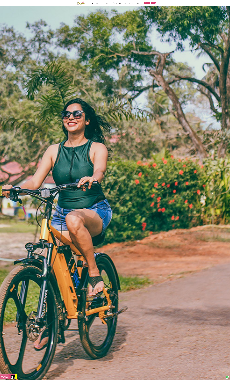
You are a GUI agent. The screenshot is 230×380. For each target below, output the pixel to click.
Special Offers (1, 192)
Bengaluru (95, 2)
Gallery (125, 3)
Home (89, 3)
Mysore (103, 2)
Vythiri (122, 2)
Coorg (116, 2)
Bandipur (110, 2)
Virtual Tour (138, 3)
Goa (89, 2)
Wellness (120, 3)
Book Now (147, 2)
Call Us (153, 2)
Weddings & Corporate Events (111, 3)
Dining (103, 3)
